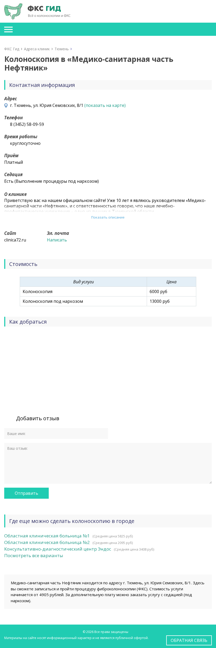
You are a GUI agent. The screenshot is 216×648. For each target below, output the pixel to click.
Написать (57, 240)
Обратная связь (189, 640)
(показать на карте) (105, 105)
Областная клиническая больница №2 (47, 542)
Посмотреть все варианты (33, 555)
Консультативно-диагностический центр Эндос (57, 549)
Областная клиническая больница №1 (47, 536)
